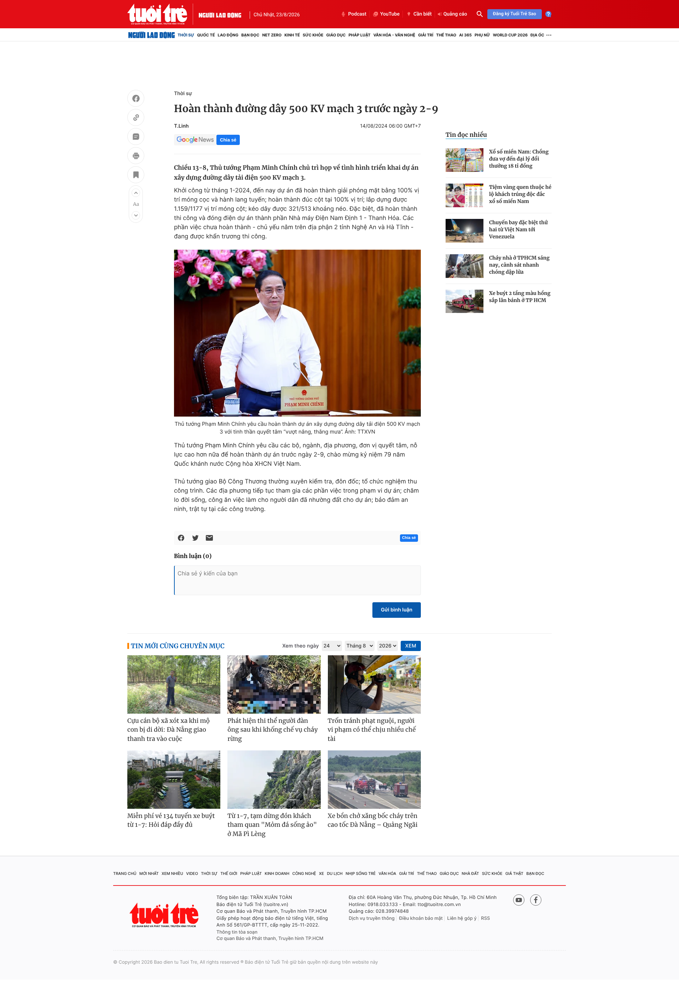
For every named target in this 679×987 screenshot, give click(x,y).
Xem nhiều (172, 873)
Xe (321, 873)
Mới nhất (149, 873)
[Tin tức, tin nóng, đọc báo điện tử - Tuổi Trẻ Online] (163, 14)
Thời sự (186, 35)
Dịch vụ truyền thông (372, 918)
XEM (410, 646)
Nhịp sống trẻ (361, 873)
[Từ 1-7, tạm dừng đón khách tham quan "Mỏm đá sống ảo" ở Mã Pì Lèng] (273, 779)
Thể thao (446, 35)
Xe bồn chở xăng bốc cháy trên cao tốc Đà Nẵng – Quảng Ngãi (373, 820)
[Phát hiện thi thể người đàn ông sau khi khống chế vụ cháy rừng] (273, 684)
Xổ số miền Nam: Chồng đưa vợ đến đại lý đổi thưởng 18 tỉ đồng (519, 159)
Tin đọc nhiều (466, 135)
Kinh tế (292, 35)
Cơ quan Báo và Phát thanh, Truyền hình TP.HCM (270, 938)
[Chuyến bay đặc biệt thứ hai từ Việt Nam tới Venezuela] (464, 231)
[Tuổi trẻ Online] (164, 915)
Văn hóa (387, 873)
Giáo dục (336, 35)
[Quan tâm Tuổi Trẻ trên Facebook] (535, 900)
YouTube (390, 14)
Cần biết (422, 14)
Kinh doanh (277, 873)
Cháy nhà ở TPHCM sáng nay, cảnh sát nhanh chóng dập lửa (519, 265)
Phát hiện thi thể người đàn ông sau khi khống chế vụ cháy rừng (272, 730)
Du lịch (334, 873)
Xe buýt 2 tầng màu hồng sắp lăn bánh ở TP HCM (520, 296)
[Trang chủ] (151, 35)
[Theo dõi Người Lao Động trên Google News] (195, 139)
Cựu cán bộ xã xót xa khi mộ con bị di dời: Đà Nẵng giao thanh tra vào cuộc (168, 730)
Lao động (228, 35)
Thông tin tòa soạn (236, 932)
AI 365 (465, 35)
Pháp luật (359, 35)
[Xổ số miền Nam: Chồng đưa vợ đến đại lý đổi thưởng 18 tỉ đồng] (464, 160)
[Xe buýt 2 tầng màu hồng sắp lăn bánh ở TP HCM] (464, 301)
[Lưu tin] (135, 175)
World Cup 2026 (510, 35)
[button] (136, 192)
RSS (485, 918)
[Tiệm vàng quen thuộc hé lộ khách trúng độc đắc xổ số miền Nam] (464, 195)
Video (192, 873)
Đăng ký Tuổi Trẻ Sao (514, 14)
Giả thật (514, 873)
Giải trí (425, 35)
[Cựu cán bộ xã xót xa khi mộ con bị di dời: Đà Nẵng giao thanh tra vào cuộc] (173, 684)
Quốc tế (206, 35)
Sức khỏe (313, 35)
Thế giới (228, 873)
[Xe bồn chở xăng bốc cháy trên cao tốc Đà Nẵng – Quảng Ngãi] (374, 779)
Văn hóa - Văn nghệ (394, 35)
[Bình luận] (135, 137)
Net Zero (272, 35)
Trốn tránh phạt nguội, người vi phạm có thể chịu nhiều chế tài (372, 730)
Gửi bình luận (396, 610)
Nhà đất (470, 873)
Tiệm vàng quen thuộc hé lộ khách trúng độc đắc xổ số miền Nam (520, 194)
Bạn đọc (250, 35)
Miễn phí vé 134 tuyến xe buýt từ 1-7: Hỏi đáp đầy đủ (171, 820)
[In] (135, 156)
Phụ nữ (482, 35)
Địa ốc (537, 35)
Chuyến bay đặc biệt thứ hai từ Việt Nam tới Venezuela (518, 229)
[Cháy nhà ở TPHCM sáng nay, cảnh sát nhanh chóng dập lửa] (464, 266)
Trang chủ (125, 873)
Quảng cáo (455, 14)
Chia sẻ (228, 140)
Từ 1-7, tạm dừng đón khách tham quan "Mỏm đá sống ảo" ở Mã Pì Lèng (272, 825)
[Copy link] (135, 118)
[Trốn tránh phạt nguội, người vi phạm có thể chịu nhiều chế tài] (374, 684)
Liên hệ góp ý (462, 918)
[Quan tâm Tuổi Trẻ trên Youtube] (518, 900)
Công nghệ (304, 873)
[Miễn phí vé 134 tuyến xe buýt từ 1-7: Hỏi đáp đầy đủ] (173, 779)
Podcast (357, 14)
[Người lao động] (220, 14)
